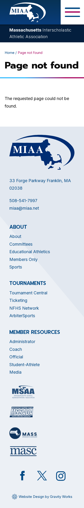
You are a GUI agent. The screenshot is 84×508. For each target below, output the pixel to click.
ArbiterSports (22, 315)
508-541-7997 (23, 200)
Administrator (22, 341)
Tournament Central (28, 292)
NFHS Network (24, 308)
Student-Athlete (24, 364)
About (15, 236)
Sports (15, 266)
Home (9, 52)
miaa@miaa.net (24, 208)
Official (16, 356)
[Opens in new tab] (23, 391)
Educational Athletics (29, 251)
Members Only (23, 259)
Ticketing (18, 300)
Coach (15, 349)
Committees (20, 244)
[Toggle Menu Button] (72, 12)
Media (15, 372)
